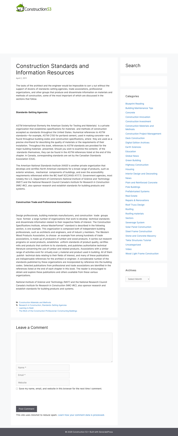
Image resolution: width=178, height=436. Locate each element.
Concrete (130, 112)
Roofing (129, 209)
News (128, 178)
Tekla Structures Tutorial (138, 240)
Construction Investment (138, 121)
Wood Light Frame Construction (142, 253)
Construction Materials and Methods (35, 302)
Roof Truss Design (135, 204)
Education (130, 151)
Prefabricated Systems (137, 191)
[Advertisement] (89, 35)
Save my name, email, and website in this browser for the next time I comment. (60, 388)
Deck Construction (135, 138)
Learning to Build (26, 308)
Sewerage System (135, 222)
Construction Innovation (137, 117)
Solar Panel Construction (138, 227)
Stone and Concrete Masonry (140, 236)
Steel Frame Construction (138, 231)
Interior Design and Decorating (141, 173)
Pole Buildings (132, 187)
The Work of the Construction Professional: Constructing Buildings (48, 311)
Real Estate (131, 196)
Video (128, 249)
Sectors (129, 218)
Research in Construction (30, 305)
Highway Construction (137, 164)
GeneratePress (106, 432)
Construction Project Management (143, 133)
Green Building (133, 160)
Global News (132, 156)
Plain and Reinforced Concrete (141, 182)
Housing (129, 169)
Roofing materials (134, 213)
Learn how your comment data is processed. (81, 415)
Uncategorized (133, 244)
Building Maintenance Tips (139, 108)
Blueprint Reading (134, 103)
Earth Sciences (133, 147)
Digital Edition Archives (137, 142)
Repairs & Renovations (137, 200)
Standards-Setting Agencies (54, 305)
